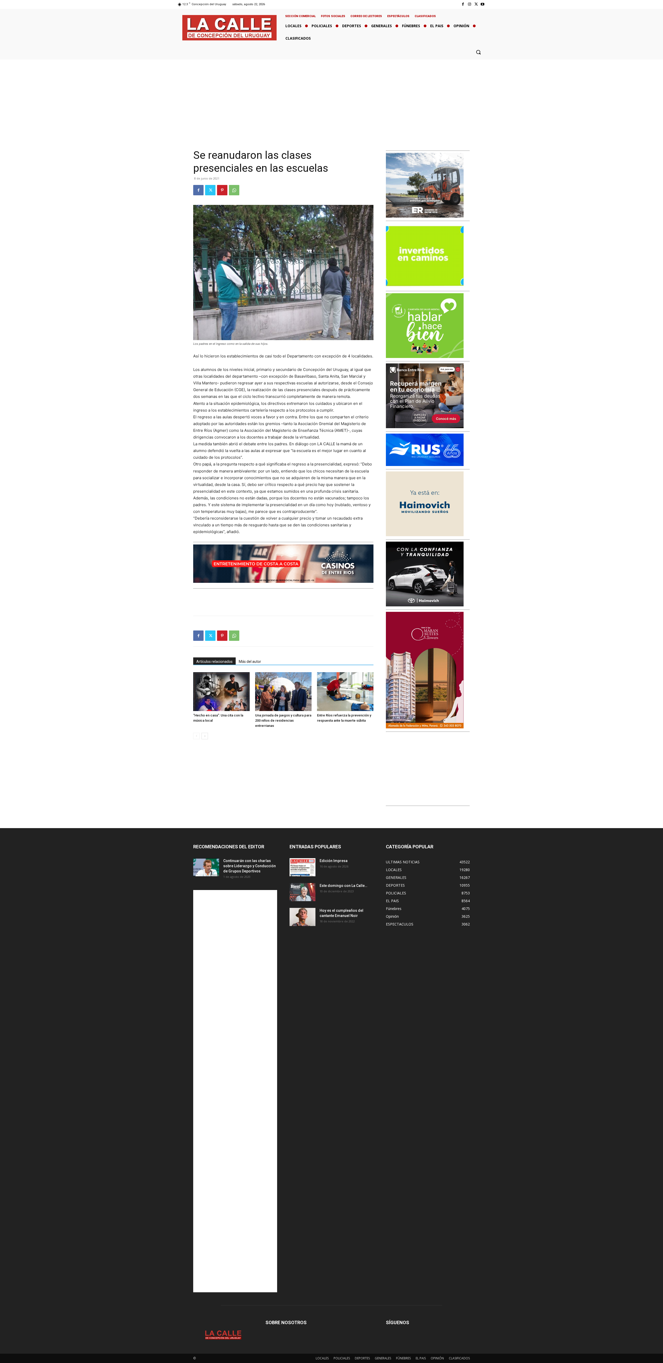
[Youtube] (482, 4)
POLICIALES (342, 1358)
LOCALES (322, 1358)
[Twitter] (476, 4)
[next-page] (204, 736)
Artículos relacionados (214, 661)
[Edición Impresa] (302, 867)
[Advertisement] (331, 98)
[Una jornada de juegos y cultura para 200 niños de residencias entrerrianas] (283, 691)
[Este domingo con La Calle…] (302, 892)
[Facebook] (463, 4)
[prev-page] (196, 736)
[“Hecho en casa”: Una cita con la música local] (221, 691)
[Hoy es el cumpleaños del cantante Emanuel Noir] (302, 917)
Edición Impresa (334, 861)
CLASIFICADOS (459, 1358)
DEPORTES (362, 1358)
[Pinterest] (222, 190)
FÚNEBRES (403, 1358)
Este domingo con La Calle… (343, 886)
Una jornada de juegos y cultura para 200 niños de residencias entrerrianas (283, 720)
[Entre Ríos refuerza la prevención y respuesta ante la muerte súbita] (345, 691)
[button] (478, 52)
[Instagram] (469, 4)
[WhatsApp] (234, 190)
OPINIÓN (437, 1358)
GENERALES (383, 1358)
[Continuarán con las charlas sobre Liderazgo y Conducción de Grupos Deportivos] (206, 867)
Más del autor (250, 661)
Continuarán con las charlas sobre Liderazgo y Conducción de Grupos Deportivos (249, 866)
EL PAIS (421, 1358)
